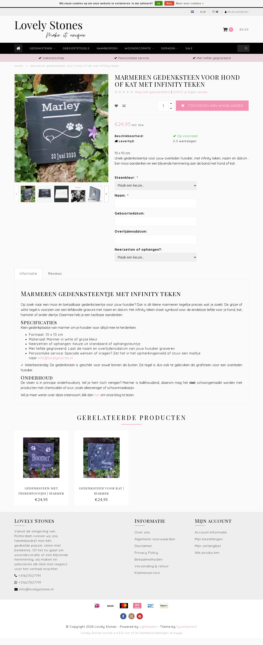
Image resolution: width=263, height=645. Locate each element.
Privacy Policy (146, 552)
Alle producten (207, 552)
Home (18, 65)
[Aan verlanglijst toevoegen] (116, 106)
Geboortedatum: (130, 213)
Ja (158, 3)
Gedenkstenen (41, 48)
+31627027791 (29, 575)
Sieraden (168, 48)
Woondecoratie (138, 48)
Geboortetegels (76, 48)
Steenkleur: (126, 177)
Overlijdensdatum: (131, 231)
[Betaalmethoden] (97, 606)
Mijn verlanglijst (208, 546)
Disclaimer (143, 546)
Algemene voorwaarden (155, 539)
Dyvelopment (186, 627)
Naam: (121, 195)
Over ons (142, 532)
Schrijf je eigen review (190, 92)
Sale (189, 48)
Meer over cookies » (190, 3)
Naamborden (107, 48)
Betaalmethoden (149, 559)
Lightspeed (148, 627)
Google (178, 633)
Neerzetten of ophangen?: (138, 249)
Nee (169, 3)
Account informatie (211, 532)
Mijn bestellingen (209, 539)
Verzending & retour (152, 566)
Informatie (28, 273)
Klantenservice (147, 573)
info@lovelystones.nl (55, 358)
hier (97, 395)
